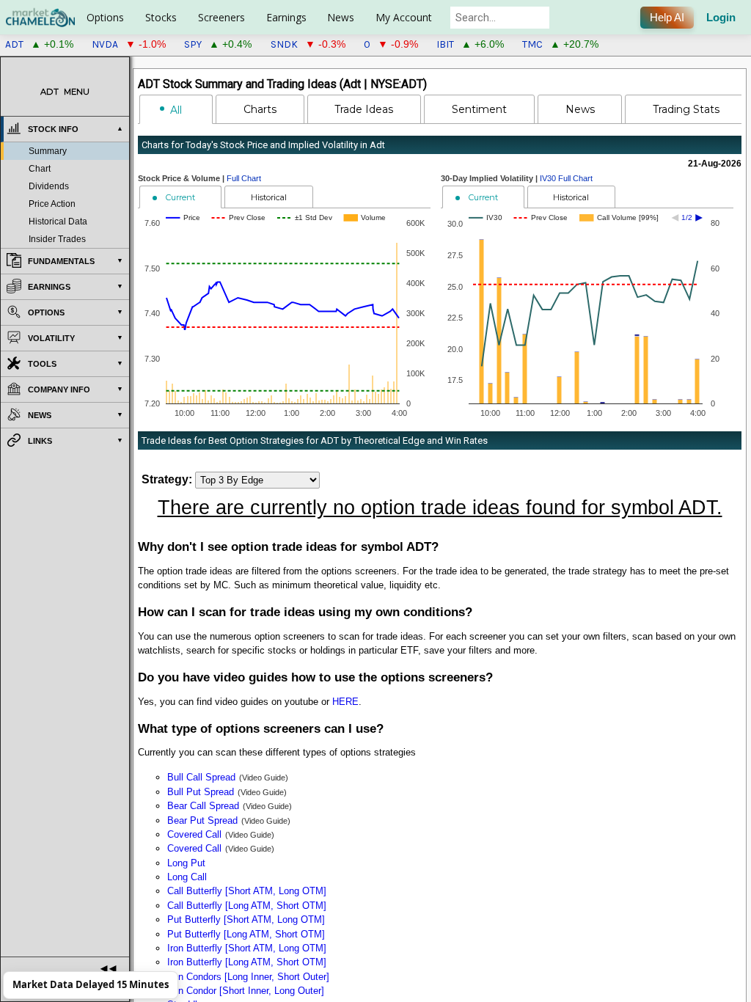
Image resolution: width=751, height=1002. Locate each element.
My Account (404, 17)
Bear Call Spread (203, 805)
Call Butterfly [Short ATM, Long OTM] (246, 890)
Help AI (667, 17)
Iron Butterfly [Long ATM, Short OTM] (246, 962)
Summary (48, 151)
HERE (345, 701)
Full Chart (244, 178)
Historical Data (58, 221)
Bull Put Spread (200, 791)
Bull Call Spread (201, 777)
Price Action (52, 204)
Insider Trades (57, 239)
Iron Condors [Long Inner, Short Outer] (248, 976)
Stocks (161, 17)
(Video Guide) (263, 777)
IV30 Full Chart (566, 178)
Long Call (187, 876)
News (340, 17)
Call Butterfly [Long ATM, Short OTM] (246, 905)
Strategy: (167, 479)
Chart (40, 168)
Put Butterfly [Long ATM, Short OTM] (246, 934)
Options (105, 17)
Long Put (186, 862)
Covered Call (194, 834)
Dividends (49, 186)
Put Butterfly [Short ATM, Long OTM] (246, 919)
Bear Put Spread (202, 820)
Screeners (221, 17)
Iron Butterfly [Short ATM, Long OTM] (246, 948)
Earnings (286, 17)
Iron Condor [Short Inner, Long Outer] (245, 990)
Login (721, 17)
